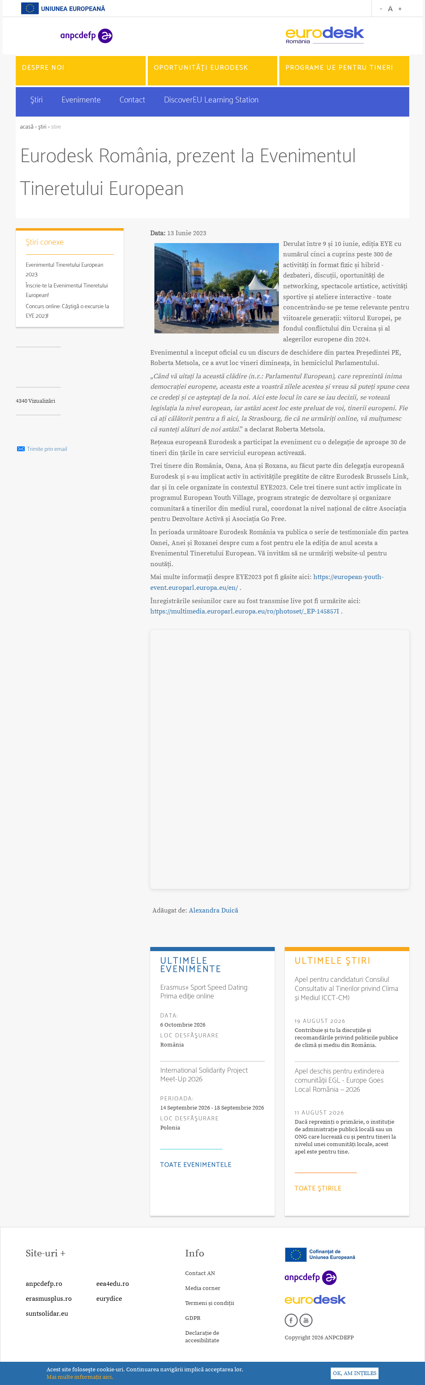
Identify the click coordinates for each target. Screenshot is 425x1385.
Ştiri (37, 100)
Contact (133, 100)
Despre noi (43, 67)
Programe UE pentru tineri (339, 67)
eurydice (109, 1299)
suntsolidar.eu (47, 1314)
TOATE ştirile (318, 1188)
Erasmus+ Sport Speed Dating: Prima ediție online (204, 992)
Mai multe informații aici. (79, 1377)
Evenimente (82, 100)
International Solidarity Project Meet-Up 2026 (204, 1075)
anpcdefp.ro (44, 1284)
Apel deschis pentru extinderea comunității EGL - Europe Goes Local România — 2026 (339, 1080)
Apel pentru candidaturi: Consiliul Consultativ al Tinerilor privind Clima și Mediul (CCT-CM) (346, 989)
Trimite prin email (46, 449)
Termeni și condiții (209, 1303)
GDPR (192, 1318)
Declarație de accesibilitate (202, 1336)
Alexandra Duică (213, 910)
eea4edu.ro (112, 1284)
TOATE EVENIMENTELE (196, 1165)
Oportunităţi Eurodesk (201, 67)
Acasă (27, 127)
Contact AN (200, 1273)
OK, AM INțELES (354, 1373)
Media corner (202, 1288)
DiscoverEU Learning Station (211, 100)
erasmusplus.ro (49, 1299)
